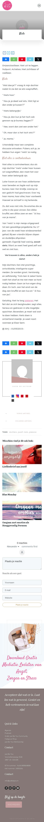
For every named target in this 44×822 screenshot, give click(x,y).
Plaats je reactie (22, 605)
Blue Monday (22, 485)
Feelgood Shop (11, 739)
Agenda (8, 730)
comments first (30, 546)
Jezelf (22, 28)
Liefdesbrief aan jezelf (22, 457)
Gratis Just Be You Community (16, 736)
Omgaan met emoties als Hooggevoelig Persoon (22, 515)
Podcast (8, 733)
